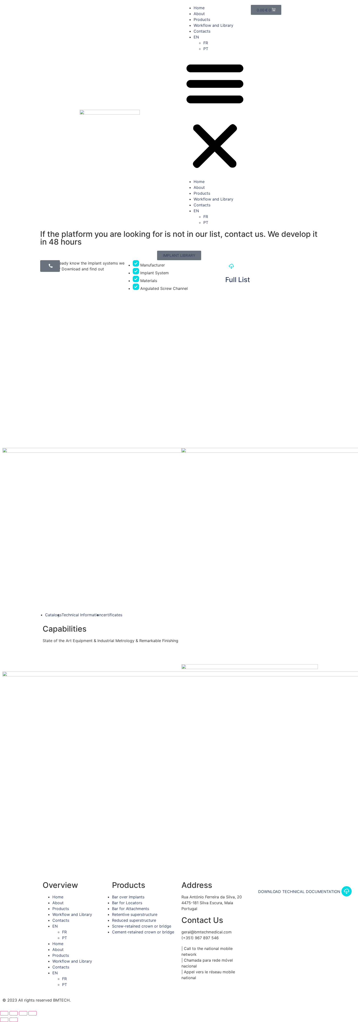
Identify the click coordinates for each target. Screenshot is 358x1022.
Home (199, 7)
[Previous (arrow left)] (4, 1020)
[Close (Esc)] (4, 1013)
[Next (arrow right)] (13, 1020)
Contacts (202, 31)
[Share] (13, 1013)
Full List (237, 280)
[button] (215, 115)
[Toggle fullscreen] (23, 1013)
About (199, 13)
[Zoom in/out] (32, 1013)
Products (202, 19)
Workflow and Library (213, 25)
